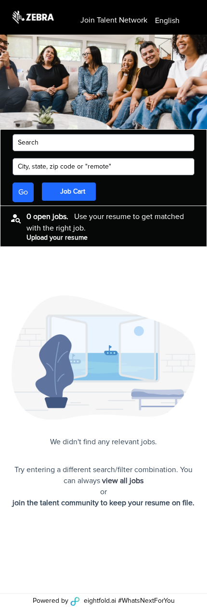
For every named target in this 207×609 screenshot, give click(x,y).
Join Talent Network (113, 20)
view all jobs (122, 481)
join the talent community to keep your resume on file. (103, 503)
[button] (175, 20)
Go (23, 192)
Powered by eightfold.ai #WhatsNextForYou (104, 600)
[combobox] (99, 142)
